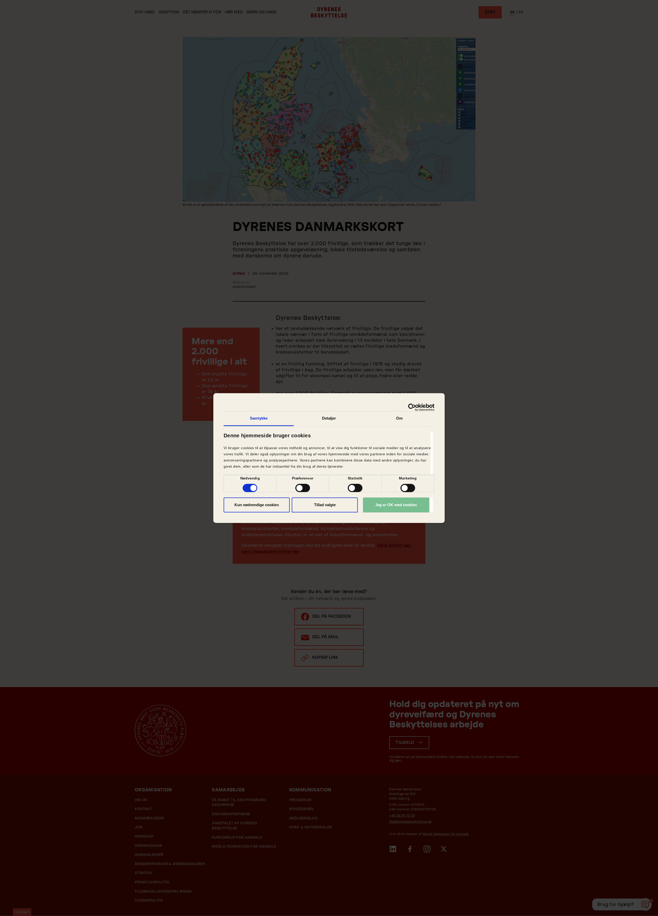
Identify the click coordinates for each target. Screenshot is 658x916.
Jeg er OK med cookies (396, 505)
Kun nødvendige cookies (256, 505)
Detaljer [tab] (329, 418)
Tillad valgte (325, 505)
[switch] (302, 488)
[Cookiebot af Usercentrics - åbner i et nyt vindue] (411, 407)
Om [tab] (399, 418)
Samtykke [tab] (259, 418)
